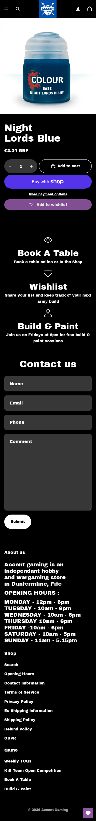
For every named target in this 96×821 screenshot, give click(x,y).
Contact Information (24, 683)
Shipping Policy (19, 720)
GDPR (10, 738)
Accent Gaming (54, 810)
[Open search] (17, 9)
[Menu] (6, 9)
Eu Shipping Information (28, 711)
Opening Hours (19, 674)
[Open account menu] (78, 9)
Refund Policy (18, 729)
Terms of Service (21, 692)
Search (11, 665)
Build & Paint (17, 789)
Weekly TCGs (17, 761)
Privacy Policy (18, 702)
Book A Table (17, 780)
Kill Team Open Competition (32, 771)
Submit (18, 522)
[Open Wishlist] (88, 813)
